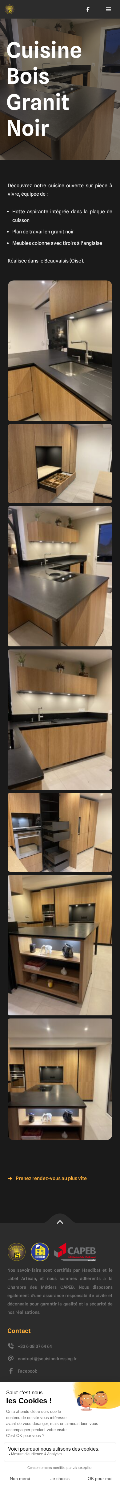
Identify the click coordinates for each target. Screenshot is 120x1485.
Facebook (27, 1371)
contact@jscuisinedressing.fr (47, 1358)
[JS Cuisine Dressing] (9, 9)
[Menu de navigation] (108, 9)
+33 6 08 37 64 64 (35, 1346)
